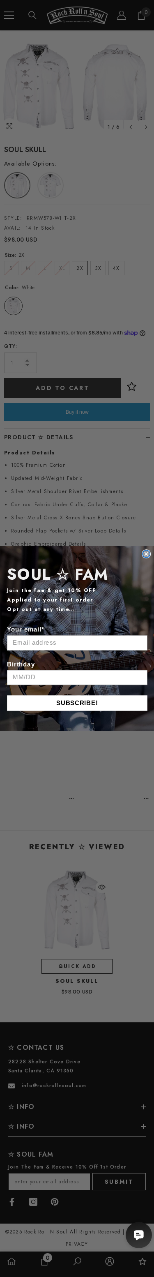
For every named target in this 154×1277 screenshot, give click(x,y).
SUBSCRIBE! (77, 702)
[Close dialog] (146, 554)
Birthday (21, 664)
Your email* (25, 629)
